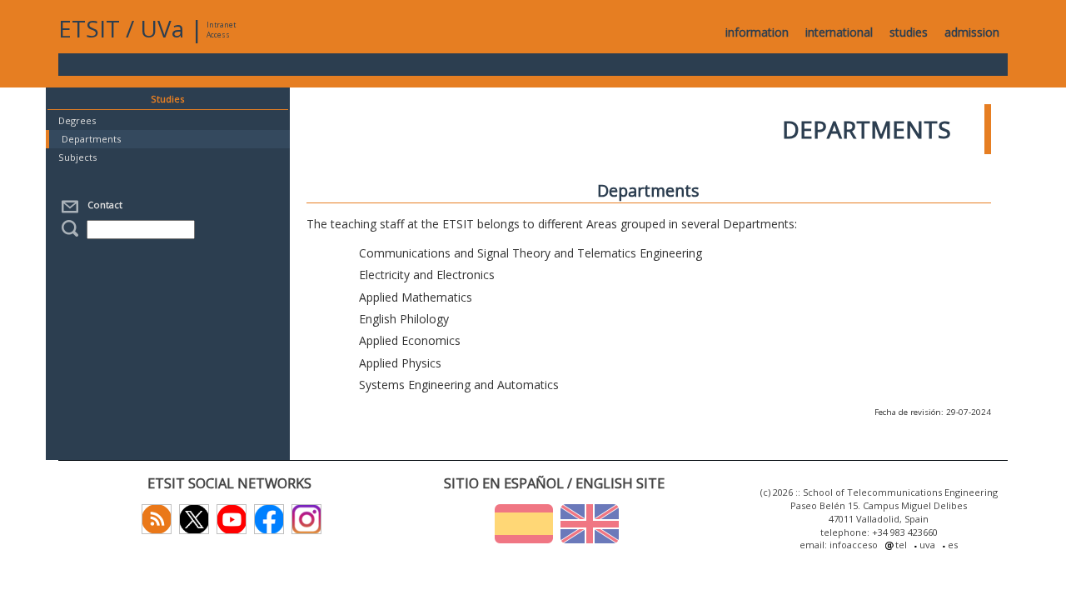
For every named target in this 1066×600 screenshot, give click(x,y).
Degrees (77, 120)
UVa (162, 28)
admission (971, 32)
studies (908, 32)
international (839, 32)
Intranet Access (221, 29)
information (757, 32)
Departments (91, 138)
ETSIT (89, 28)
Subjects (77, 157)
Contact (102, 204)
